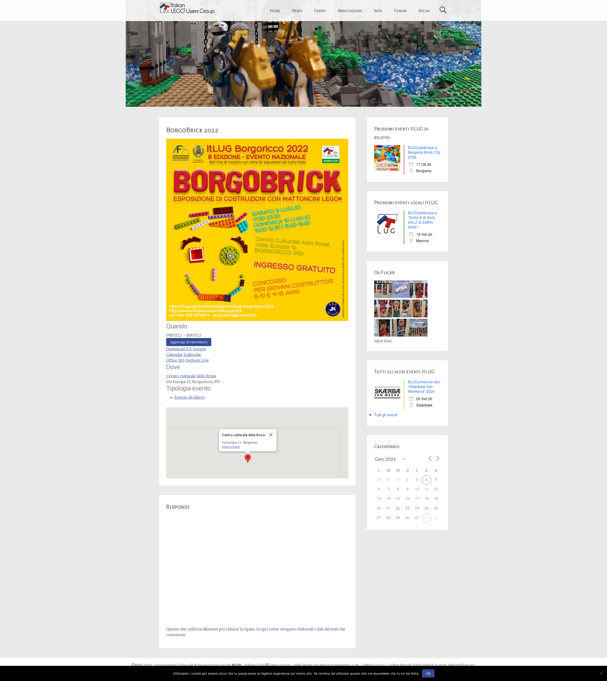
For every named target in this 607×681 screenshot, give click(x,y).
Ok (428, 673)
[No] (601, 673)
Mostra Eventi (231, 447)
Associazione (350, 10)
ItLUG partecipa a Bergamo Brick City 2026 (424, 152)
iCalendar (192, 354)
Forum (400, 10)
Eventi (320, 10)
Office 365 (175, 360)
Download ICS (179, 349)
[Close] (271, 434)
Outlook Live (197, 360)
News (297, 10)
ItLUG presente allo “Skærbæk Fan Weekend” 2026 (424, 386)
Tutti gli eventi (385, 414)
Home (275, 10)
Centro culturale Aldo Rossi (191, 376)
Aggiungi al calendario (188, 342)
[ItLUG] (186, 8)
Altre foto (383, 340)
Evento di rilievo (190, 397)
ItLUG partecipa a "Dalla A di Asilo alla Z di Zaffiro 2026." (422, 220)
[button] (248, 458)
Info (378, 10)
